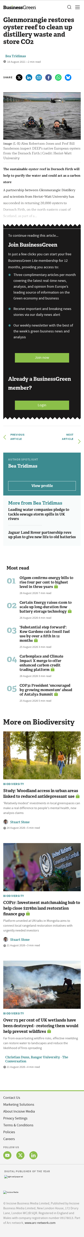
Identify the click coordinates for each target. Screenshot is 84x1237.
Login (42, 405)
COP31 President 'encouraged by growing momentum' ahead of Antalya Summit (46, 690)
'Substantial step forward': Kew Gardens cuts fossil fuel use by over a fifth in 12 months (45, 634)
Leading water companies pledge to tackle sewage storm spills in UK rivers (38, 514)
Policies (9, 1132)
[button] (69, 7)
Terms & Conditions (18, 1125)
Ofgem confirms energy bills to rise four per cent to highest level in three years (46, 582)
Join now (42, 357)
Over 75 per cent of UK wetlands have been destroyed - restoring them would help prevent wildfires (40, 1025)
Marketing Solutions (18, 1104)
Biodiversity (13, 784)
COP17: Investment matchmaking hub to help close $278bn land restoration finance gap (41, 908)
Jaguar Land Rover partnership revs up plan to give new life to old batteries (42, 535)
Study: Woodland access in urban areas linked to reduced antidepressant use (40, 793)
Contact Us (11, 1097)
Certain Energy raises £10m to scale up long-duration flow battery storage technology (46, 607)
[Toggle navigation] (76, 7)
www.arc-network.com (40, 1223)
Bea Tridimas (15, 56)
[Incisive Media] (10, 1191)
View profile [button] (42, 485)
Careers (9, 1139)
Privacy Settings (15, 1118)
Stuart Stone (20, 822)
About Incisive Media (19, 1111)
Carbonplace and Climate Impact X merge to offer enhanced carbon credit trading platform (41, 663)
